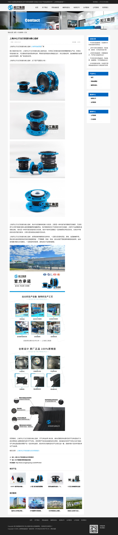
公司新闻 (96, 7)
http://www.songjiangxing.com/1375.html (28, 462)
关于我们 (45, 7)
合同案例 (86, 7)
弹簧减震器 (94, 81)
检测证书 (77, 7)
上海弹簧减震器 (36, 46)
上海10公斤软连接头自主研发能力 (28, 450)
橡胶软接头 (66, 7)
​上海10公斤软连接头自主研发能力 (24, 457)
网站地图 (53, 529)
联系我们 (105, 7)
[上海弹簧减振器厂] (16, 7)
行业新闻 (20, 32)
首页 (36, 7)
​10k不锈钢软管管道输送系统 (22, 460)
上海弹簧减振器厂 (23, 529)
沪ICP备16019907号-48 (42, 529)
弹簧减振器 (55, 7)
